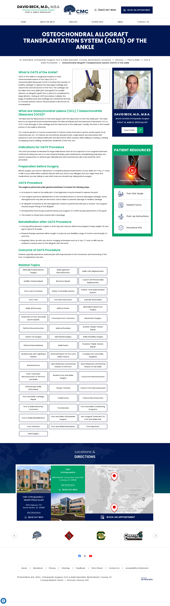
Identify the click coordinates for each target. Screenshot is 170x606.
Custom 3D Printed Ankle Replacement (93, 281)
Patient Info (97, 22)
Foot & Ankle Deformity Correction (33, 407)
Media (120, 22)
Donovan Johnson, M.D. (78, 580)
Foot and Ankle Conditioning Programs (93, 407)
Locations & (85, 454)
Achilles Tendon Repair (33, 281)
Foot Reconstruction (63, 299)
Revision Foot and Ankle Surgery (63, 376)
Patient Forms (134, 204)
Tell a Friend (97, 568)
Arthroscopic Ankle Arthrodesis (33, 388)
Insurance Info (134, 227)
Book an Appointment (138, 10)
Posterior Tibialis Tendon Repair (92, 345)
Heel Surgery (33, 433)
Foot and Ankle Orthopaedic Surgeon (63, 417)
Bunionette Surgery (93, 318)
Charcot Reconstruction (93, 398)
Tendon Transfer (63, 388)
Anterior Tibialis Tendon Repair (93, 328)
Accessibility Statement (137, 568)
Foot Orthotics (33, 426)
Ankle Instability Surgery (93, 337)
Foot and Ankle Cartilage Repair (33, 398)
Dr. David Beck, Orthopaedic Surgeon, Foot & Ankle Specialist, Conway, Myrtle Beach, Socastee (65, 60)
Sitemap (66, 568)
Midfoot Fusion (63, 308)
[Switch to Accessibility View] (3, 601)
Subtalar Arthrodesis (93, 299)
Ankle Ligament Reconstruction (63, 271)
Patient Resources (132, 150)
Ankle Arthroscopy (33, 308)
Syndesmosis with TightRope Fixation (33, 355)
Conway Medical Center (51, 580)
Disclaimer (38, 568)
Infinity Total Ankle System (63, 291)
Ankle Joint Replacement (93, 271)
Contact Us (143, 22)
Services (73, 22)
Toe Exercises (63, 408)
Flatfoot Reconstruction (33, 328)
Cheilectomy (63, 398)
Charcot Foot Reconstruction (93, 388)
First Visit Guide (135, 193)
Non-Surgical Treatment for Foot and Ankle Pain (93, 417)
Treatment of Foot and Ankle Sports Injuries (33, 318)
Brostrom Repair (63, 281)
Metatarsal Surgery (63, 337)
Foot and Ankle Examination (63, 426)
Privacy (52, 568)
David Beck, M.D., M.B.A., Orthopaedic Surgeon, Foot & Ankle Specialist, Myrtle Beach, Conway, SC (65, 577)
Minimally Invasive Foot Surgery (93, 308)
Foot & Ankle (134, 60)
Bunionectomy (33, 365)
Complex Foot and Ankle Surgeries (92, 355)
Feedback (80, 568)
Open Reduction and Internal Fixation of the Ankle (93, 365)
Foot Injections (93, 426)
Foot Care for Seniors (33, 291)
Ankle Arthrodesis (63, 328)
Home (23, 22)
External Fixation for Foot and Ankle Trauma (63, 355)
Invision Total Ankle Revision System (93, 291)
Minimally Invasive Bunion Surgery (33, 271)
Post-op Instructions (138, 216)
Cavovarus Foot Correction (63, 318)
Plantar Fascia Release (33, 345)
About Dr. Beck (47, 22)
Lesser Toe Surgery (33, 337)
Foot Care (33, 299)
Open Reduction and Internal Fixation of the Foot (63, 365)
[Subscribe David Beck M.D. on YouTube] (90, 556)
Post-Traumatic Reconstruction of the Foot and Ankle (33, 377)
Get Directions (68, 485)
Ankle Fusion (63, 345)
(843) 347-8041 (107, 9)
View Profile (129, 130)
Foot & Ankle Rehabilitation (33, 418)
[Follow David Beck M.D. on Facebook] (79, 556)
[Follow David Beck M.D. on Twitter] (85, 556)
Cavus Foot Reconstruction (93, 376)
